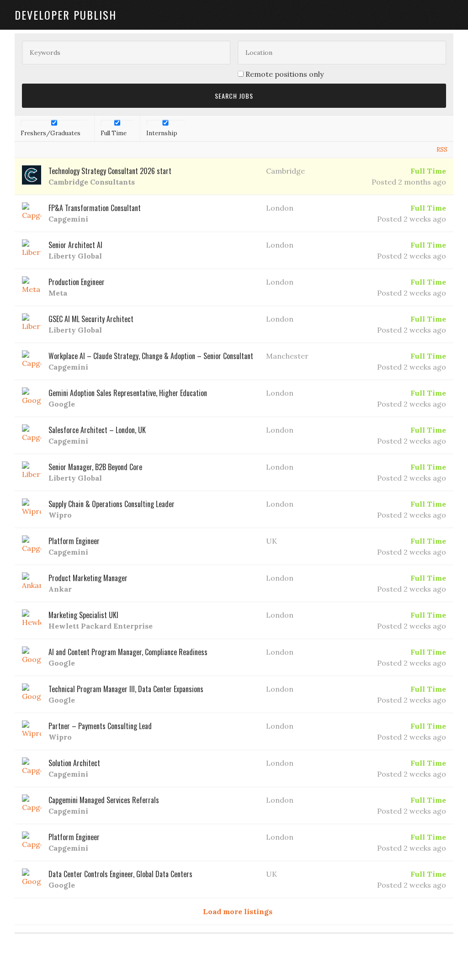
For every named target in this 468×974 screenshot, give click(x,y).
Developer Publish (66, 14)
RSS (441, 150)
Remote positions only (284, 74)
